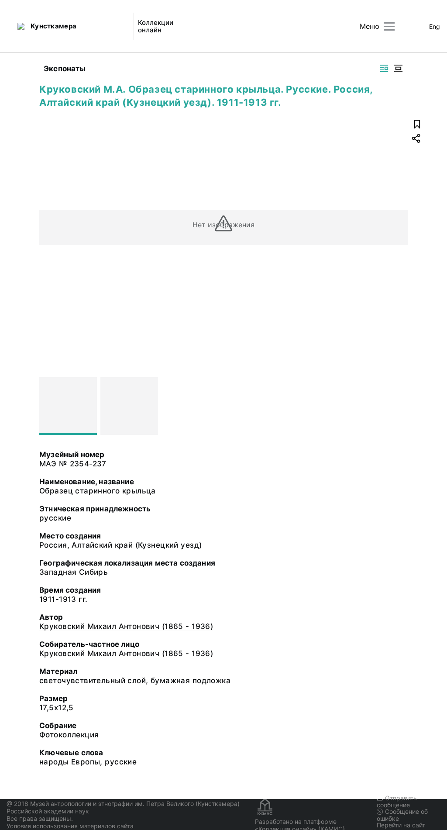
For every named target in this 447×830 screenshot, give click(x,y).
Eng (434, 26)
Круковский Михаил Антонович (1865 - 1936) (126, 626)
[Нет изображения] (68, 406)
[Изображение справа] (384, 68)
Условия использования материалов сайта (70, 826)
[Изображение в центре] (398, 68)
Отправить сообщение (397, 801)
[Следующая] (397, 406)
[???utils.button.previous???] (49, 406)
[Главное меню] (389, 26)
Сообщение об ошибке (402, 815)
